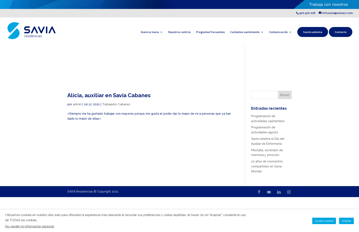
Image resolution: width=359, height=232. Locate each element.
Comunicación (278, 32)
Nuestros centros (179, 32)
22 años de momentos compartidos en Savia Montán (267, 166)
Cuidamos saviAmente (244, 32)
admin (77, 104)
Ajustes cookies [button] (324, 220)
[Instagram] (289, 192)
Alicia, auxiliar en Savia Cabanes (109, 95)
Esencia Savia (150, 32)
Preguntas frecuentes (210, 32)
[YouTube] (269, 192)
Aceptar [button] (346, 220)
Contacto (341, 32)
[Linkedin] (279, 192)
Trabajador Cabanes (116, 104)
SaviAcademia (312, 32)
